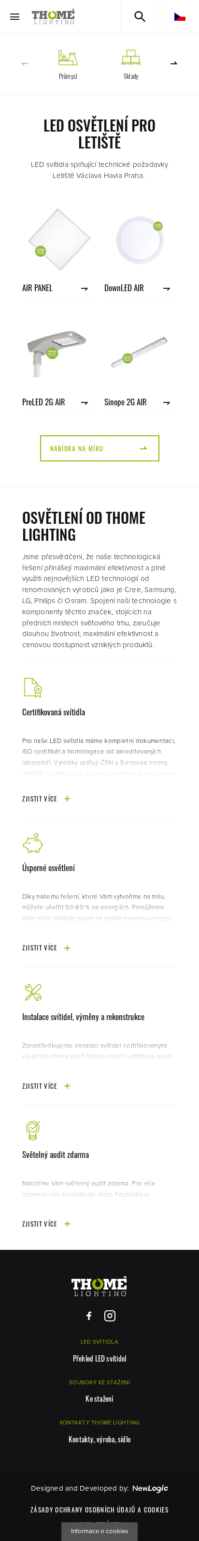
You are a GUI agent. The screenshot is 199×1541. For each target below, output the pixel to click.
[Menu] (15, 17)
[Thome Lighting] (53, 16)
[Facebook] (89, 1316)
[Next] (174, 63)
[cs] (179, 16)
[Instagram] (109, 1316)
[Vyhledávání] (140, 16)
